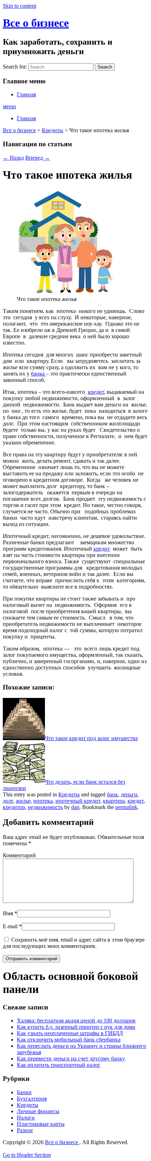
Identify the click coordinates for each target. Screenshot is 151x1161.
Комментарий (19, 855)
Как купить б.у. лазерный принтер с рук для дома (76, 1027)
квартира (114, 801)
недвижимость (45, 807)
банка (38, 374)
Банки (24, 1092)
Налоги (26, 1118)
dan (75, 807)
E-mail (10, 926)
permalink (126, 807)
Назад (13, 158)
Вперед (37, 158)
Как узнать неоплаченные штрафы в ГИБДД (70, 1033)
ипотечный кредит (77, 801)
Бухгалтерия (32, 1099)
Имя (8, 913)
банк (112, 794)
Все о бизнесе (36, 23)
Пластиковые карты (41, 1124)
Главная (26, 94)
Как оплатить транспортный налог (58, 1065)
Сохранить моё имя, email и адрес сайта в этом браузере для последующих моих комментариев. (74, 943)
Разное (25, 1130)
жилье (23, 801)
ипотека (43, 801)
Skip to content (19, 6)
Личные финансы (38, 1111)
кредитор (14, 807)
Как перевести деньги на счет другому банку (71, 1058)
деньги (129, 794)
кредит (96, 392)
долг (8, 801)
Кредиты (52, 130)
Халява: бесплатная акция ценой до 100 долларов (76, 1021)
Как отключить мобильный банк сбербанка (68, 1040)
